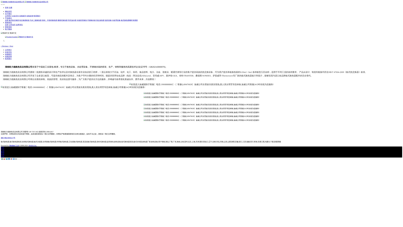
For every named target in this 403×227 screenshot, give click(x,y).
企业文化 (8, 52)
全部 (6, 20)
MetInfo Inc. (33, 145)
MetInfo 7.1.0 (14, 145)
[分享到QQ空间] (2, 159)
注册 (10, 8)
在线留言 (8, 54)
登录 (6, 8)
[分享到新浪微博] (4, 159)
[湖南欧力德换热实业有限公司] (201, 2)
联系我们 (8, 59)
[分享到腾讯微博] (6, 159)
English (15, 37)
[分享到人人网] (9, 159)
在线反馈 (8, 56)
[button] (4, 46)
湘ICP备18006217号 (8, 138)
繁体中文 (29, 37)
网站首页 (8, 11)
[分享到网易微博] (11, 159)
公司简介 (8, 50)
